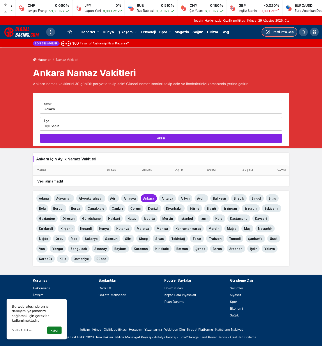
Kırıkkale (162, 249)
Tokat (197, 239)
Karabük (45, 259)
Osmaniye (81, 259)
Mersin (167, 218)
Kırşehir (66, 228)
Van (42, 249)
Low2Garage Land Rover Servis (203, 337)
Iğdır (253, 249)
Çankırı (117, 208)
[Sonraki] (5, 12)
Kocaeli (86, 228)
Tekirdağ (178, 239)
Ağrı (113, 198)
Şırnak (200, 249)
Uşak (274, 239)
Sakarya (91, 239)
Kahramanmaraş (188, 228)
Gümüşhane (91, 218)
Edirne (194, 208)
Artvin (185, 198)
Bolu (42, 208)
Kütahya (122, 228)
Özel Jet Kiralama (243, 337)
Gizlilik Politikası (22, 330)
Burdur (58, 208)
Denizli (153, 208)
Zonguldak (79, 249)
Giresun (68, 218)
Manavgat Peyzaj (138, 337)
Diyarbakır (174, 208)
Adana (44, 198)
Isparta (149, 218)
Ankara (148, 198)
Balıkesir (219, 198)
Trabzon (215, 239)
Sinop (143, 239)
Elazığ (211, 208)
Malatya (143, 228)
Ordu (59, 239)
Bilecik (239, 198)
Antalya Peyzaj (165, 337)
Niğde (43, 239)
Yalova (269, 249)
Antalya (167, 198)
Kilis (63, 259)
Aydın (201, 198)
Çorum (135, 208)
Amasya (130, 198)
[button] (314, 32)
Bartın (217, 249)
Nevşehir (265, 228)
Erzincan (230, 208)
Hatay (131, 218)
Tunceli (235, 239)
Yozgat (57, 249)
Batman (182, 249)
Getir (161, 138)
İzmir (204, 218)
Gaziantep (47, 218)
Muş (247, 228)
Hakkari (114, 218)
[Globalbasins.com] (23, 31)
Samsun (111, 239)
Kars (219, 218)
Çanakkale (96, 208)
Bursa (75, 208)
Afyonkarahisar (91, 198)
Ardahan (235, 249)
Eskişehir (272, 208)
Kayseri (261, 218)
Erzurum (250, 208)
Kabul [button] (54, 330)
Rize (74, 239)
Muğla (232, 228)
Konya (104, 228)
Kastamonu (239, 218)
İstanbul (186, 218)
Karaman (141, 249)
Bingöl (256, 198)
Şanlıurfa (255, 239)
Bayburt (120, 249)
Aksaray (100, 249)
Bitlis (272, 198)
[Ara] (303, 32)
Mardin (214, 228)
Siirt (128, 239)
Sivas (159, 239)
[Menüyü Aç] (50, 32)
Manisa (162, 228)
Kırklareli (46, 228)
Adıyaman (63, 198)
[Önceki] (5, 4)
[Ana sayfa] (69, 32)
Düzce (101, 259)
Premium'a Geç (283, 32)
